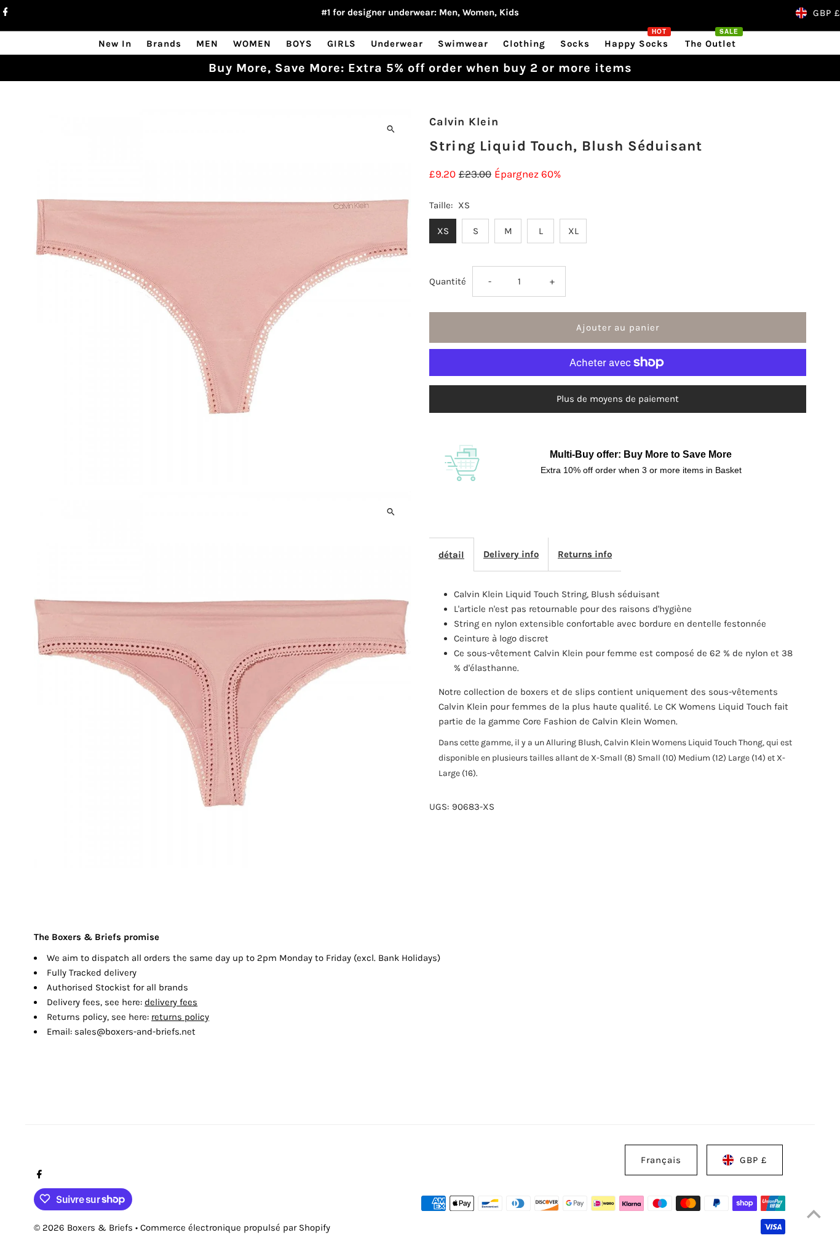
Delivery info (511, 554)
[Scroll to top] (814, 1214)
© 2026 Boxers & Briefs (84, 1226)
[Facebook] (4, 13)
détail (451, 554)
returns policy (180, 1016)
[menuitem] (115, 43)
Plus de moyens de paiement (618, 398)
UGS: (439, 806)
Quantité (447, 281)
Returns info (585, 554)
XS (443, 231)
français (661, 1160)
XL (573, 231)
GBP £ (826, 12)
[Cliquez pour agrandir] (391, 129)
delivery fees (171, 1002)
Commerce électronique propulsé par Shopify (235, 1226)
